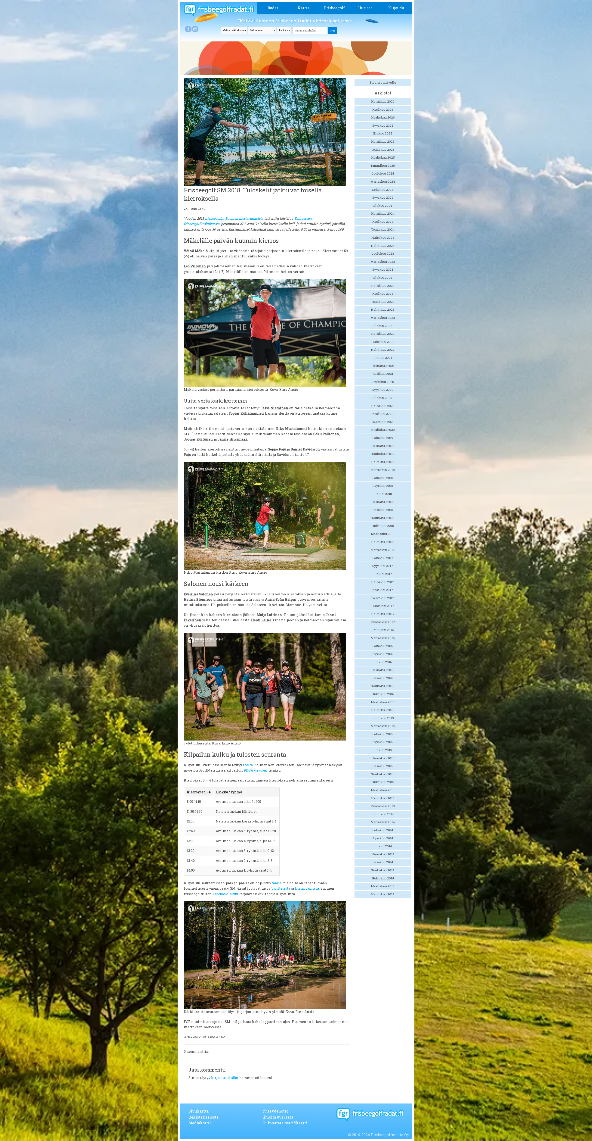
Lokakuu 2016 (382, 646)
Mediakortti (199, 1122)
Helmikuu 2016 (382, 710)
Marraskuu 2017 (383, 550)
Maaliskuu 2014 (383, 886)
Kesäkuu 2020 (382, 414)
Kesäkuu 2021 (383, 374)
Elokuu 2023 (382, 277)
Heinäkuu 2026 (383, 101)
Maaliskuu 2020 (383, 430)
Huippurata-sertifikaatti (284, 1122)
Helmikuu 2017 (383, 614)
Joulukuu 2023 (383, 253)
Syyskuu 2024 (382, 197)
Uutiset (365, 7)
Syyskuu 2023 (382, 269)
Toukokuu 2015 (382, 774)
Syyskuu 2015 (383, 742)
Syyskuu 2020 (382, 390)
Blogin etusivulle (383, 82)
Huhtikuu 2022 (382, 342)
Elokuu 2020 (382, 398)
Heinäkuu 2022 (383, 333)
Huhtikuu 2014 (383, 878)
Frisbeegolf (334, 7)
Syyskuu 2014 (383, 838)
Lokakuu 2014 (382, 830)
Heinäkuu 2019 (382, 446)
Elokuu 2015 (382, 750)
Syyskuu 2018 (383, 486)
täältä (248, 765)
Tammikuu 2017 (383, 622)
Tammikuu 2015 (383, 806)
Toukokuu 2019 (382, 454)
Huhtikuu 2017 (382, 606)
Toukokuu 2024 (383, 229)
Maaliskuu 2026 (383, 117)
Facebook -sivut (225, 894)
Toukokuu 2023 (383, 302)
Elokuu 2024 (382, 205)
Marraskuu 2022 (382, 318)
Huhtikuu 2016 (383, 694)
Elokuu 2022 (382, 326)
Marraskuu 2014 (383, 822)
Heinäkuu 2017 (382, 582)
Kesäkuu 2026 (382, 109)
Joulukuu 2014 (383, 814)
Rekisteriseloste (203, 1117)
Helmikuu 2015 (382, 798)
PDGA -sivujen (256, 770)
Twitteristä (280, 888)
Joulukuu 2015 (383, 718)
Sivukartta (198, 1111)
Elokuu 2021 (382, 358)
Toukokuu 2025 (383, 149)
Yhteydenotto (275, 1111)
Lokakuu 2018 (382, 478)
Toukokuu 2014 (382, 870)
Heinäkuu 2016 (382, 670)
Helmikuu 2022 (383, 349)
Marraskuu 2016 (383, 638)
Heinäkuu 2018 (382, 502)
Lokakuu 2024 (382, 190)
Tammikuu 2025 (382, 165)
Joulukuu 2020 (383, 382)
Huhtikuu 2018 (383, 526)
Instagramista (307, 888)
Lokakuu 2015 (382, 734)
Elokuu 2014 (382, 846)
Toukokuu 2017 (382, 598)
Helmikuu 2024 (383, 246)
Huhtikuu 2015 (383, 782)
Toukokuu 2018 (382, 518)
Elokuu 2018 (382, 494)
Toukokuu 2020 (383, 422)
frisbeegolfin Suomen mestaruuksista (234, 218)
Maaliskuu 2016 (383, 702)
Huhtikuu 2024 (382, 237)
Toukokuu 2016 (382, 686)
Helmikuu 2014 (382, 894)
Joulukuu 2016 (383, 630)
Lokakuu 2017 (382, 558)
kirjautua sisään (224, 1077)
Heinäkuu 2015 (382, 758)
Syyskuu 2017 (382, 566)
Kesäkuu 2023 (382, 293)
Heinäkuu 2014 (382, 854)
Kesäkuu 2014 (383, 862)
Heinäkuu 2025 (383, 141)
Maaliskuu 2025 (383, 157)
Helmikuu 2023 (383, 309)
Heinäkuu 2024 (383, 213)
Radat (273, 7)
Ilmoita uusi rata (277, 1117)
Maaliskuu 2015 (383, 790)
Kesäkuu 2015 (383, 766)
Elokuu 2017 (382, 574)
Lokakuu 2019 (382, 438)
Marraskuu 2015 (383, 726)
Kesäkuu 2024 (382, 221)
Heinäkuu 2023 (383, 286)
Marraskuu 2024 (382, 181)
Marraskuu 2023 (382, 261)
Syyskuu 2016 (383, 654)
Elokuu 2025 (382, 133)
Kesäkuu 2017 (382, 590)
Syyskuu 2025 (382, 125)
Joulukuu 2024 (383, 173)
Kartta (304, 7)
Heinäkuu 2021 (382, 366)
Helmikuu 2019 (382, 462)
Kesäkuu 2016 (383, 678)
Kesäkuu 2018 (383, 510)
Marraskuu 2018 (383, 470)
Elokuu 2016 (382, 662)
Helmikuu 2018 (382, 542)
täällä (276, 883)
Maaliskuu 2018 (383, 534)
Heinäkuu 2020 (383, 406)
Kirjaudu (396, 7)
